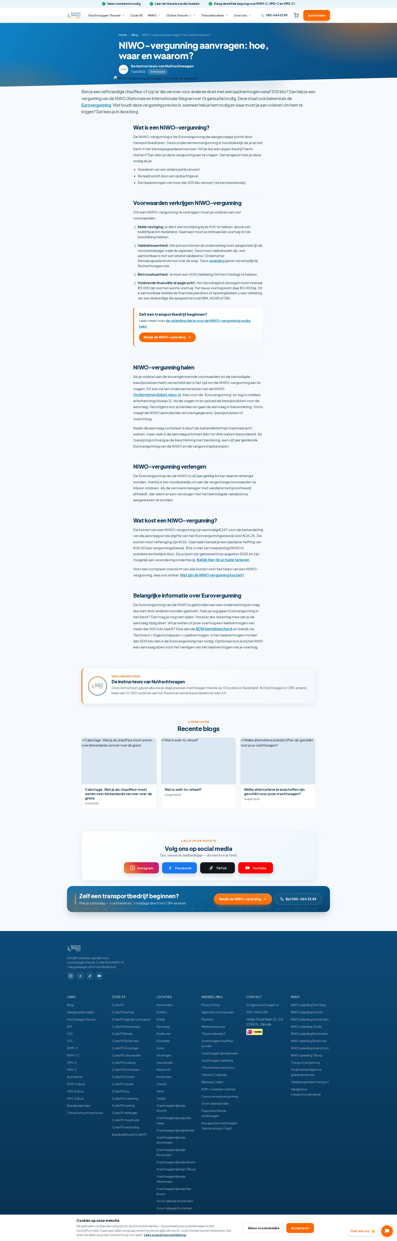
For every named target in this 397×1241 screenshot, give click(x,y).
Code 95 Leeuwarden (126, 1055)
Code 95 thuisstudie (125, 1120)
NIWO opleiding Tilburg (306, 1055)
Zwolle (161, 1098)
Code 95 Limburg (123, 1062)
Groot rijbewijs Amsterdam (175, 1201)
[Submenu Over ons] (250, 15)
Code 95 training (123, 1105)
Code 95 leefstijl (123, 1012)
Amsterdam (165, 1005)
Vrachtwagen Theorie (104, 15)
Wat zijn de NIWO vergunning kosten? (212, 575)
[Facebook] (80, 976)
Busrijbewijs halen (79, 1105)
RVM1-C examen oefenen (218, 1089)
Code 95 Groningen (125, 1048)
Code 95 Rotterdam (126, 1069)
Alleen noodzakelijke (264, 1228)
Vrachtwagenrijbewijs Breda (175, 1130)
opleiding (217, 260)
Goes (160, 1048)
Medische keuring (213, 1026)
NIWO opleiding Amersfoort (310, 1048)
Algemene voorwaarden (217, 1012)
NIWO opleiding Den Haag (308, 1005)
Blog (135, 35)
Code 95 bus (120, 1091)
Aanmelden (316, 15)
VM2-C (72, 1062)
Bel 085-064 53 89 (301, 899)
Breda (161, 1019)
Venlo (160, 1091)
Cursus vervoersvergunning (219, 1096)
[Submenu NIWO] (159, 15)
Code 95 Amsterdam (126, 1026)
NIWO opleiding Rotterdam (309, 1033)
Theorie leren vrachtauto (218, 1067)
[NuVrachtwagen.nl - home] (96, 948)
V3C (70, 1041)
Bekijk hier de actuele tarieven (223, 559)
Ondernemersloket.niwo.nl (157, 394)
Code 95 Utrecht (123, 1077)
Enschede (163, 1041)
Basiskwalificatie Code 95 (129, 1134)
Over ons (240, 15)
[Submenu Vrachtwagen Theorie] (123, 15)
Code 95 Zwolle (122, 1084)
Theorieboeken (212, 15)
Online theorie (178, 15)
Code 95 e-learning (125, 1098)
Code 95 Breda (122, 1033)
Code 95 (136, 15)
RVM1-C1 (73, 1055)
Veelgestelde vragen (80, 1012)
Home (123, 35)
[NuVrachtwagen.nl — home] (74, 15)
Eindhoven (164, 1033)
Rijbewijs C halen (212, 1082)
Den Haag (163, 1026)
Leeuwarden (165, 1062)
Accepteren (300, 1228)
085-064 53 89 (257, 1012)
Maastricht (164, 1069)
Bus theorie (75, 1077)
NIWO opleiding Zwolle (306, 1026)
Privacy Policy (210, 1005)
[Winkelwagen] (296, 15)
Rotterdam (164, 1077)
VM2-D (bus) (75, 1091)
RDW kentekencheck (214, 628)
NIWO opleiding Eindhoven (309, 1041)
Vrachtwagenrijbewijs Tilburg (176, 1169)
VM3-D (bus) (75, 1098)
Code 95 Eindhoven (125, 1041)
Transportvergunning (305, 1062)
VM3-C (72, 1069)
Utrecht (162, 1084)
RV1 (69, 1026)
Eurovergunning (96, 104)
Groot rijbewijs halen (215, 1103)
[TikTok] (89, 976)
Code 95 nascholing (125, 1127)
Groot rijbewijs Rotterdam (174, 1208)
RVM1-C (72, 1048)
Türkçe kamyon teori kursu (85, 1113)
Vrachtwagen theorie (81, 1019)
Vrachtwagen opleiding (217, 1060)
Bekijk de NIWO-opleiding (164, 337)
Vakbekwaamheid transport (310, 1082)
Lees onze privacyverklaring (165, 1235)
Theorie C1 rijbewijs (214, 1075)
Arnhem (162, 1012)
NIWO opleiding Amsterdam (310, 1019)
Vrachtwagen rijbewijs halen (219, 1053)
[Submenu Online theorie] (194, 15)
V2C (70, 1033)
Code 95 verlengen (125, 1113)
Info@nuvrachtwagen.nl (262, 1005)
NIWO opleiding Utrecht (307, 1012)
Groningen (164, 1055)
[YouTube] (99, 976)
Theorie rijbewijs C (213, 1033)
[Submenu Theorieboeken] (227, 15)
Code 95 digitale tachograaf (131, 1019)
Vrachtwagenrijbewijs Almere (176, 1162)
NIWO (152, 15)
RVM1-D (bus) (76, 1084)
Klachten (207, 1019)
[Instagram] (70, 976)
